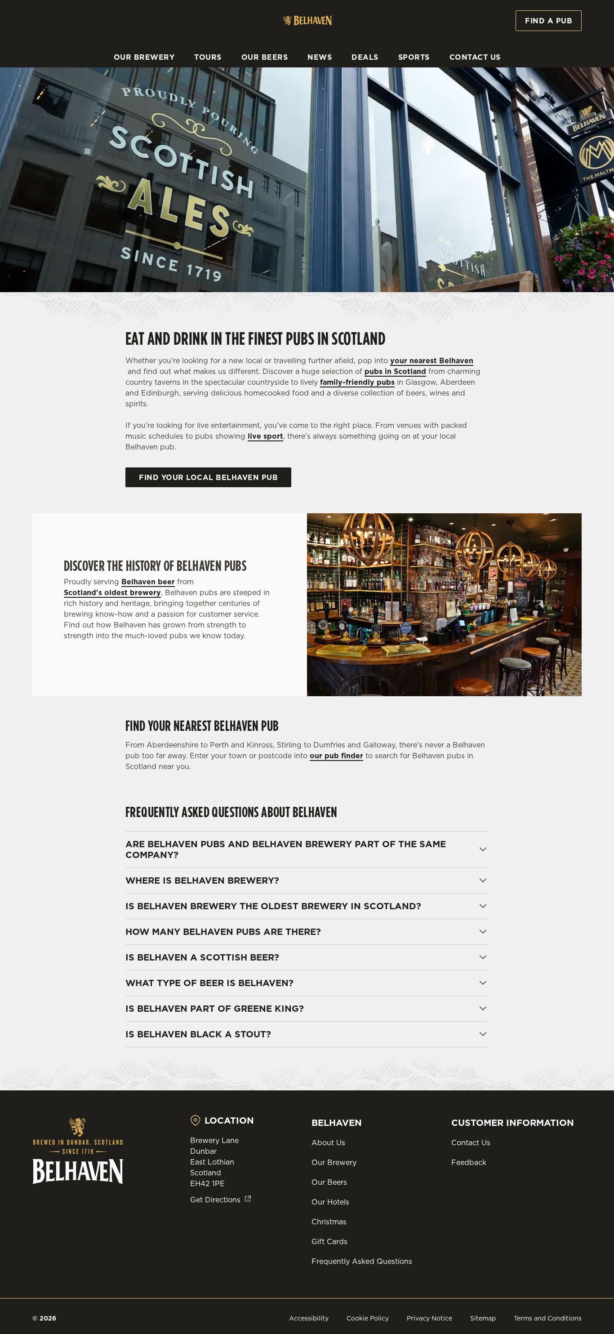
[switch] (258, 101)
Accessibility (309, 1318)
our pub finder (336, 755)
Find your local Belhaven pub (208, 477)
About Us (328, 1142)
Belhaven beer (148, 582)
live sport (265, 436)
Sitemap (483, 1318)
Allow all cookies (538, 23)
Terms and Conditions (548, 1318)
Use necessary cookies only (539, 53)
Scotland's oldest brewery (112, 592)
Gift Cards (329, 1241)
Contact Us (470, 1142)
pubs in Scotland (395, 371)
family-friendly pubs (357, 382)
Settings (461, 101)
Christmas (329, 1222)
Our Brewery (333, 1162)
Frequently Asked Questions (361, 1261)
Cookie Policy (368, 1318)
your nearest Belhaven (431, 360)
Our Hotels (330, 1202)
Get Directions (215, 1200)
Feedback (468, 1162)
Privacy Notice (429, 1318)
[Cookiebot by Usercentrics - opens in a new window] (58, 101)
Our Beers (329, 1182)
